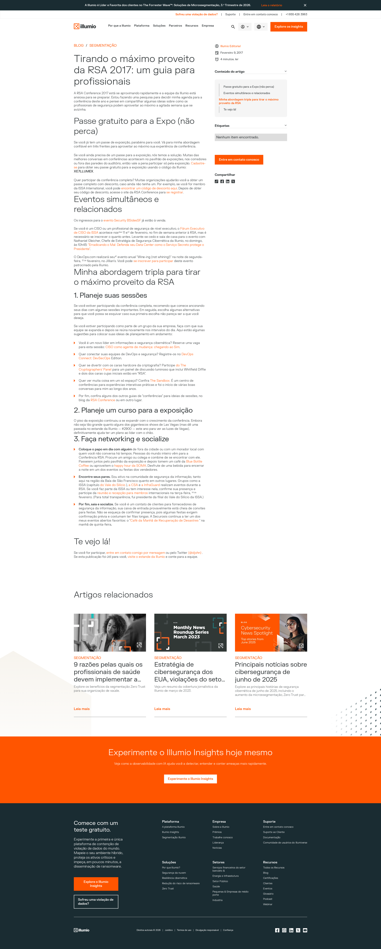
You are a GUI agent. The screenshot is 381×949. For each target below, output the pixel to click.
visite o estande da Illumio (146, 557)
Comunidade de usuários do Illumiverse (285, 842)
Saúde (216, 886)
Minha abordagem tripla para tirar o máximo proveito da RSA (248, 101)
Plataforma (141, 25)
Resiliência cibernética (174, 878)
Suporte (230, 14)
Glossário (268, 893)
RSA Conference (103, 400)
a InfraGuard (150, 485)
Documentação (271, 837)
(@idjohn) (194, 553)
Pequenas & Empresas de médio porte (230, 893)
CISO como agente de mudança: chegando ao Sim (142, 347)
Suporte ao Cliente (274, 832)
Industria (217, 900)
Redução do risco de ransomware (181, 883)
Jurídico (169, 930)
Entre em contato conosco (260, 14)
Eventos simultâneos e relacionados (247, 93)
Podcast (267, 899)
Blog (79, 45)
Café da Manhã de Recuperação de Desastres (164, 521)
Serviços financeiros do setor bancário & (229, 869)
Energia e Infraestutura (225, 876)
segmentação (103, 45)
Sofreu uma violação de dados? (196, 14)
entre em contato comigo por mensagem (135, 553)
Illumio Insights (170, 832)
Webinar (267, 904)
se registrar (174, 192)
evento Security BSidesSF (122, 220)
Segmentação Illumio (174, 837)
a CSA (133, 485)
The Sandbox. (160, 381)
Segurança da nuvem (174, 872)
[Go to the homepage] (85, 26)
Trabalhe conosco (223, 837)
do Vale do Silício (113, 485)
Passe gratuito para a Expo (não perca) (249, 87)
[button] (233, 26)
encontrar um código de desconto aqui (149, 188)
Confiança (228, 930)
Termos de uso (184, 930)
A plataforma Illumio (173, 826)
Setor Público (220, 881)
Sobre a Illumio (221, 826)
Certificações (270, 878)
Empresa (208, 25)
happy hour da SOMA (130, 466)
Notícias (217, 847)
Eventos (267, 888)
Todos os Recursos (273, 867)
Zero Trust (168, 888)
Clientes (267, 883)
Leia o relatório (271, 5)
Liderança (218, 842)
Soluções (159, 25)
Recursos (191, 25)
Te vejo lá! (230, 109)
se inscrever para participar (153, 261)
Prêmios (217, 832)
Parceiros (175, 25)
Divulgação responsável (207, 930)
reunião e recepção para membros (122, 493)
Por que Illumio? (171, 867)
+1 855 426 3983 (296, 14)
